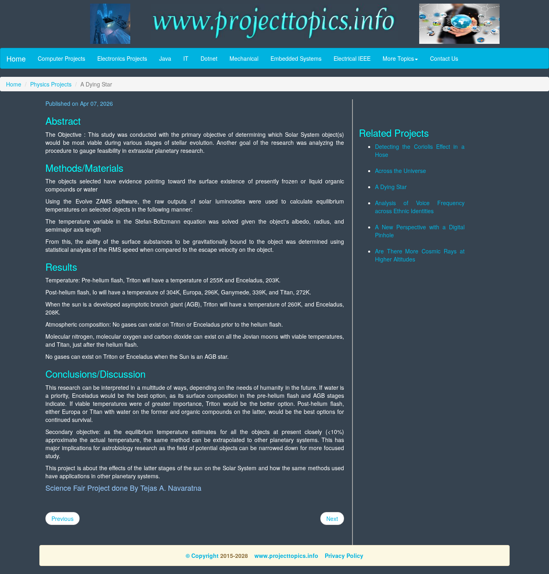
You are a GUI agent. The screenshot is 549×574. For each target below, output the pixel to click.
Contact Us (444, 58)
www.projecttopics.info (286, 555)
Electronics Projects (122, 58)
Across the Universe (400, 171)
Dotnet (209, 58)
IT (185, 58)
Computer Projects (61, 58)
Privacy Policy (344, 555)
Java (165, 58)
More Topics (398, 58)
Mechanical (243, 58)
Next (332, 518)
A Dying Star (391, 187)
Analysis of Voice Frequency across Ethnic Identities (420, 207)
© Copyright (202, 555)
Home (16, 58)
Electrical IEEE (352, 58)
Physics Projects (51, 84)
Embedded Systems (296, 58)
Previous (62, 518)
